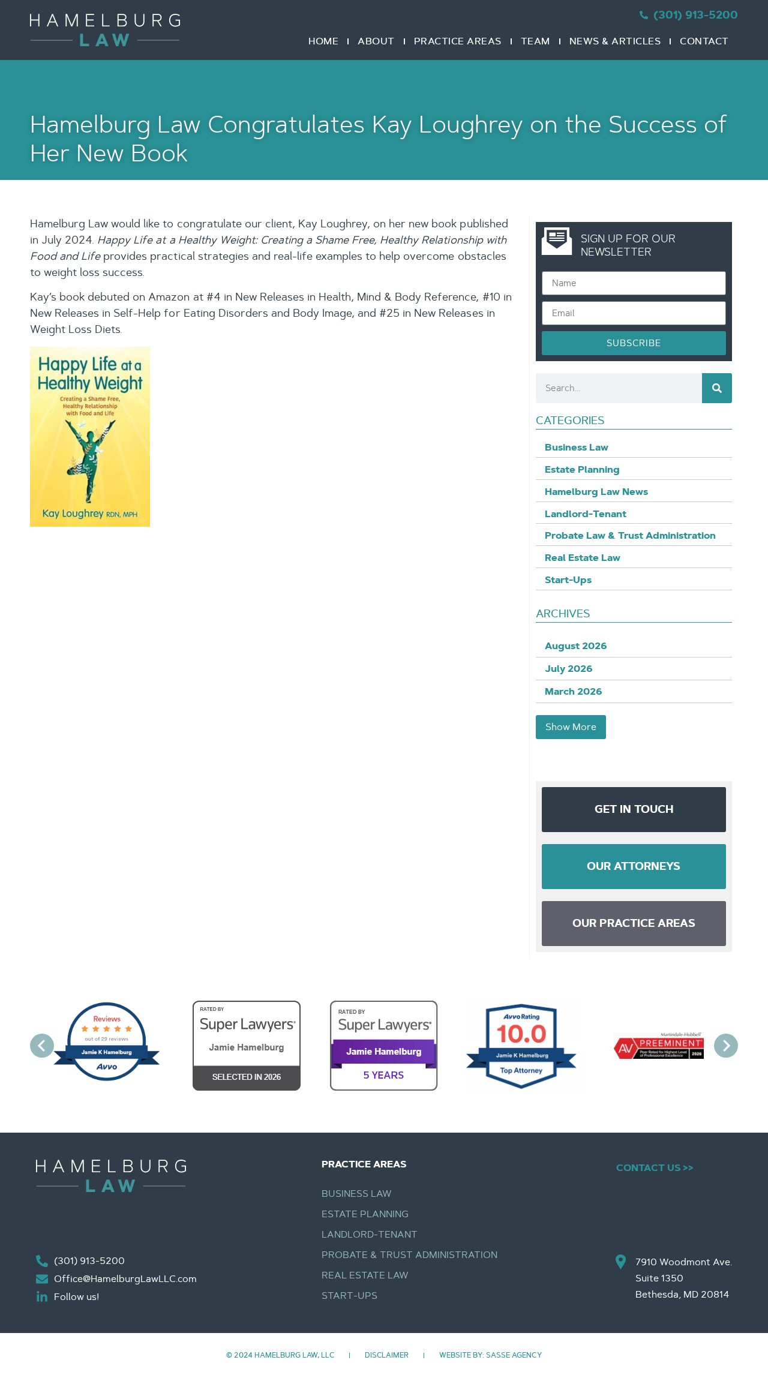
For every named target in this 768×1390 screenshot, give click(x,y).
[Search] (717, 388)
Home (323, 41)
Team (535, 41)
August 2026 (576, 646)
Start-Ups (349, 1295)
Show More (570, 726)
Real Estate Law (365, 1275)
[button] (42, 1048)
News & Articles (615, 41)
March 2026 (573, 691)
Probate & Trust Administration (410, 1254)
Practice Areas (458, 41)
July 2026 (569, 668)
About (376, 41)
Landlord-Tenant (370, 1234)
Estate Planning (365, 1214)
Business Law (357, 1193)
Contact (704, 41)
